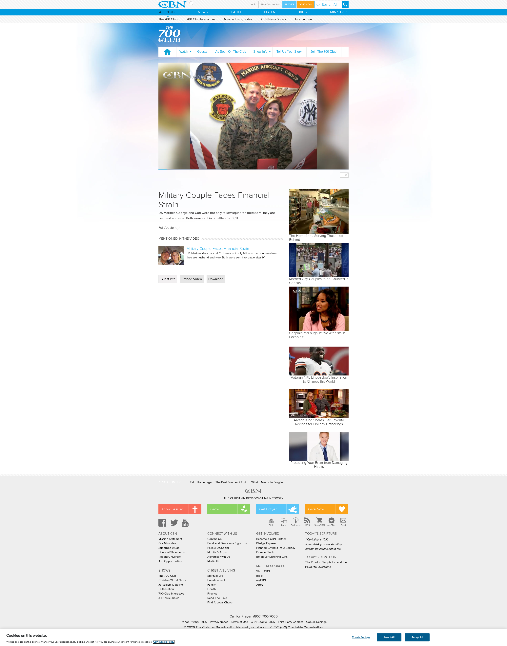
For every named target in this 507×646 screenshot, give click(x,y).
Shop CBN (263, 571)
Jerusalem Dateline (170, 584)
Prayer (289, 4)
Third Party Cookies (290, 621)
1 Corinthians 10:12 (316, 539)
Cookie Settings (316, 621)
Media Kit (213, 561)
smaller (344, 175)
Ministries (339, 12)
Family (211, 584)
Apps (283, 525)
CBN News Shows (273, 19)
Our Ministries (167, 543)
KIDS (303, 12)
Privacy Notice (219, 621)
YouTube (186, 522)
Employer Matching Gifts (272, 556)
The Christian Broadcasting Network (253, 498)
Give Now (305, 4)
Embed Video (192, 279)
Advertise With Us (218, 556)
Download (215, 279)
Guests (202, 51)
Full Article (166, 228)
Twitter (174, 522)
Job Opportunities (170, 561)
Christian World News (172, 580)
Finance (212, 593)
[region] (253, 637)
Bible (271, 525)
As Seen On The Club (230, 51)
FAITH (236, 12)
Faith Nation (166, 589)
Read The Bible (217, 597)
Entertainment (216, 580)
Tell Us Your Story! (289, 51)
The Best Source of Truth (231, 482)
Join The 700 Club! (324, 51)
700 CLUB (166, 12)
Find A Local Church (220, 602)
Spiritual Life (215, 575)
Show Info (260, 51)
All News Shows (168, 597)
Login (253, 4)
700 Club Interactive (201, 19)
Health (211, 589)
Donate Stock (265, 552)
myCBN (331, 525)
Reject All (389, 637)
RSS (307, 525)
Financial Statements (171, 552)
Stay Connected (270, 4)
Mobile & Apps (217, 552)
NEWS (203, 12)
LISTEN (269, 12)
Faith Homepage (201, 482)
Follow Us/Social (218, 547)
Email (343, 525)
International (304, 19)
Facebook (162, 522)
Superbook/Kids (168, 547)
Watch (183, 51)
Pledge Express (266, 543)
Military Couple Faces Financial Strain (218, 248)
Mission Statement (170, 538)
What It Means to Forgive (267, 482)
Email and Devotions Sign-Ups (227, 543)
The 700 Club (167, 19)
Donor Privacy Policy (194, 621)
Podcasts (295, 525)
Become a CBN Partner (271, 538)
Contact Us (214, 538)
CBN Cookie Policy (263, 621)
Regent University (169, 556)
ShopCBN (319, 525)
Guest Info (167, 279)
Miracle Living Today (238, 19)
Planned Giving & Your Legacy (275, 547)
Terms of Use (239, 621)
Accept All (417, 637)
